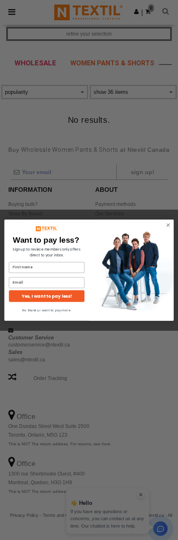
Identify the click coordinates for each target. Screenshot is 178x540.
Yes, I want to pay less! (47, 296)
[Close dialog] (168, 225)
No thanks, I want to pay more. (46, 310)
